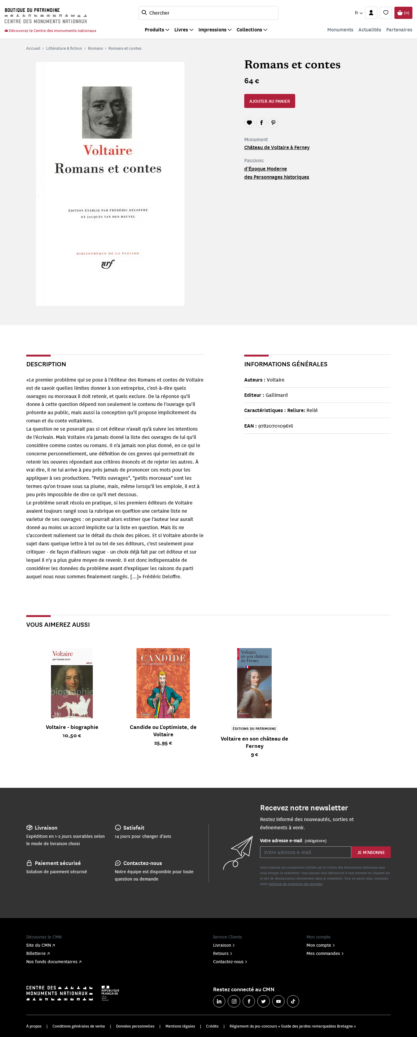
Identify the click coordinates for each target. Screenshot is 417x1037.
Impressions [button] (212, 29)
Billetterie (36, 953)
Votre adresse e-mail (293, 840)
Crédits (212, 1026)
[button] (358, 12)
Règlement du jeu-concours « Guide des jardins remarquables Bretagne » (293, 1026)
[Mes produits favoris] (386, 13)
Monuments (340, 29)
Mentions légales (180, 1026)
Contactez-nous (228, 961)
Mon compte (318, 945)
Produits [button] (154, 29)
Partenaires (399, 29)
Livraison (222, 945)
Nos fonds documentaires (52, 961)
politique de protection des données (295, 883)
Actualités (369, 29)
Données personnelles (135, 1026)
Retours (221, 953)
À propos (34, 1026)
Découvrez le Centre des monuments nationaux (52, 30)
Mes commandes (323, 953)
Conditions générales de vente (79, 1026)
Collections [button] (249, 29)
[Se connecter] (371, 13)
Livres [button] (181, 29)
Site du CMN (38, 945)
